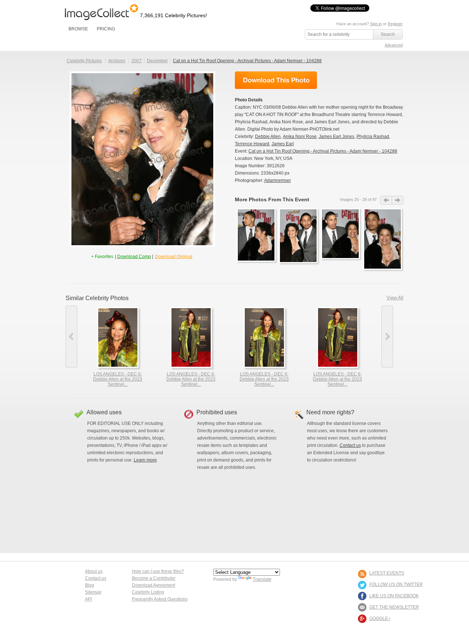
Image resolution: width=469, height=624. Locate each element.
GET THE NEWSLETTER (394, 607)
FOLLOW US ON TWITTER (396, 584)
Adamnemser (277, 180)
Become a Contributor (154, 578)
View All (395, 297)
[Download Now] (276, 80)
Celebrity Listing (148, 592)
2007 (137, 60)
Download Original (173, 256)
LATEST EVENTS (386, 573)
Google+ (380, 618)
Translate (262, 579)
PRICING (106, 28)
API (88, 599)
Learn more (145, 460)
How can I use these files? (158, 571)
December (157, 60)
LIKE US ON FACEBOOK (394, 595)
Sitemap (93, 592)
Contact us (350, 445)
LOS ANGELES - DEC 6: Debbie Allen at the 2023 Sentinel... (117, 379)
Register (395, 24)
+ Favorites (102, 256)
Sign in (376, 24)
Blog (89, 585)
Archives (116, 60)
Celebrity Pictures (84, 60)
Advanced (394, 45)
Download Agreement (153, 585)
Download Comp (134, 256)
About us (94, 571)
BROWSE (78, 28)
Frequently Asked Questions (160, 599)
